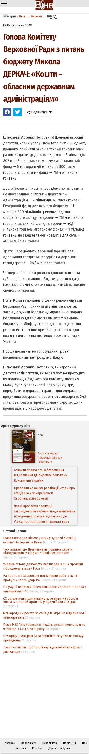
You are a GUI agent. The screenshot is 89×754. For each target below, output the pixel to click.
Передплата (45, 461)
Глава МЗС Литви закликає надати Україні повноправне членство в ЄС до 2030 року (44, 627)
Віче (22, 16)
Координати (28, 743)
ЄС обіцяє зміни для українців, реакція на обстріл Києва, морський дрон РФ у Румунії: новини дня (40, 600)
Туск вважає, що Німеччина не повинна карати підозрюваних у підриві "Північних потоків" (37, 551)
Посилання (69, 743)
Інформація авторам (50, 457)
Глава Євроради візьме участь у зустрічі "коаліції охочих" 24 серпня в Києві (39, 540)
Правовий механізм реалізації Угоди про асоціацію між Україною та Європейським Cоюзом (44, 475)
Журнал (36, 16)
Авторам (10, 743)
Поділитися (39, 112)
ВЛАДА (52, 16)
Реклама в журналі (48, 453)
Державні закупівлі (59, 748)
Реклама (37, 748)
